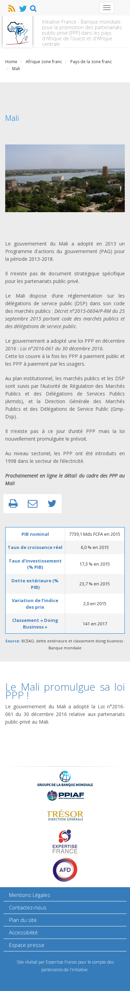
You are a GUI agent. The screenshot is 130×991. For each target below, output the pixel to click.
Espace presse (26, 944)
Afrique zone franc (44, 62)
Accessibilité (23, 932)
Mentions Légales (29, 894)
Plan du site (23, 919)
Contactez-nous (27, 907)
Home (11, 62)
